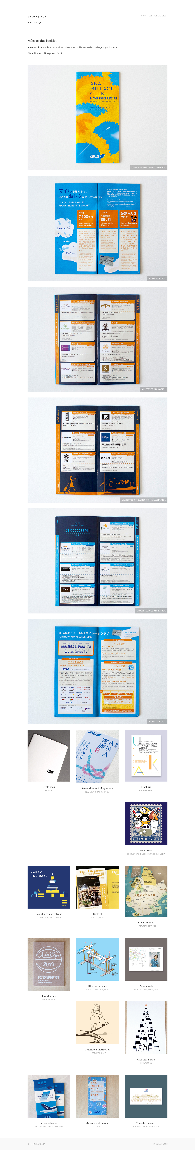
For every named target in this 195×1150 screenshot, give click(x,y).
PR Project (146, 850)
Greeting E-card (146, 1059)
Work (143, 16)
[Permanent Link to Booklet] (97, 907)
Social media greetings (49, 913)
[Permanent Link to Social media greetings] (49, 907)
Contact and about (158, 16)
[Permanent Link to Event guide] (49, 989)
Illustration (97, 792)
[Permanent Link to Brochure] (146, 780)
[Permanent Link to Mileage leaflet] (49, 1116)
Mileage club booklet (97, 1123)
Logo (144, 854)
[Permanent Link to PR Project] (146, 843)
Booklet (49, 791)
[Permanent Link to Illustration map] (97, 979)
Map (150, 926)
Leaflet (50, 1127)
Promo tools (146, 986)
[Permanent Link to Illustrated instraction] (97, 1042)
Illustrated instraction (97, 1049)
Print (150, 791)
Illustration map (97, 986)
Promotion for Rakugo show (97, 788)
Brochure (146, 786)
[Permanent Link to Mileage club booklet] (97, 1116)
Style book (49, 786)
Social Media (159, 854)
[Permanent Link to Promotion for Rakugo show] (97, 781)
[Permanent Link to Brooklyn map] (146, 915)
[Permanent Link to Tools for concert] (146, 1116)
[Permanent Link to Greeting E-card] (146, 1052)
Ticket (107, 792)
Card (145, 990)
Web (154, 926)
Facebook (162, 1144)
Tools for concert (146, 1123)
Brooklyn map (146, 922)
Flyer (87, 792)
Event (138, 854)
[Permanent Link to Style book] (49, 780)
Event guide (49, 996)
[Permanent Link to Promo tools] (146, 979)
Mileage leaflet (49, 1123)
